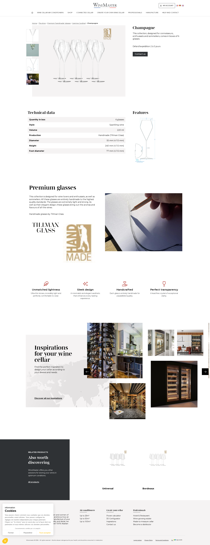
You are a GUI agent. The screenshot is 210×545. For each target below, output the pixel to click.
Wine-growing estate (142, 519)
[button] (87, 371)
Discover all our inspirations (48, 398)
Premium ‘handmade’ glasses (59, 23)
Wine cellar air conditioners (50, 12)
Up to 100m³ (85, 521)
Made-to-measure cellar (143, 521)
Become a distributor (142, 524)
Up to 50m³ (85, 519)
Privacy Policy (148, 540)
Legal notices (138, 540)
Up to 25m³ (84, 516)
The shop (42, 23)
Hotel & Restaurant (141, 516)
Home (34, 23)
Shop (70, 12)
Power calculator (113, 516)
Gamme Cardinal (79, 23)
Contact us (140, 54)
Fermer (11, 533)
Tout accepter (45, 533)
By (172, 540)
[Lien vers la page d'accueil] (105, 7)
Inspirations (111, 521)
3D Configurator (113, 519)
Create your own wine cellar (110, 12)
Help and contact (170, 12)
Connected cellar (84, 12)
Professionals (135, 12)
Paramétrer (28, 533)
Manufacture (152, 12)
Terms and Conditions (162, 540)
